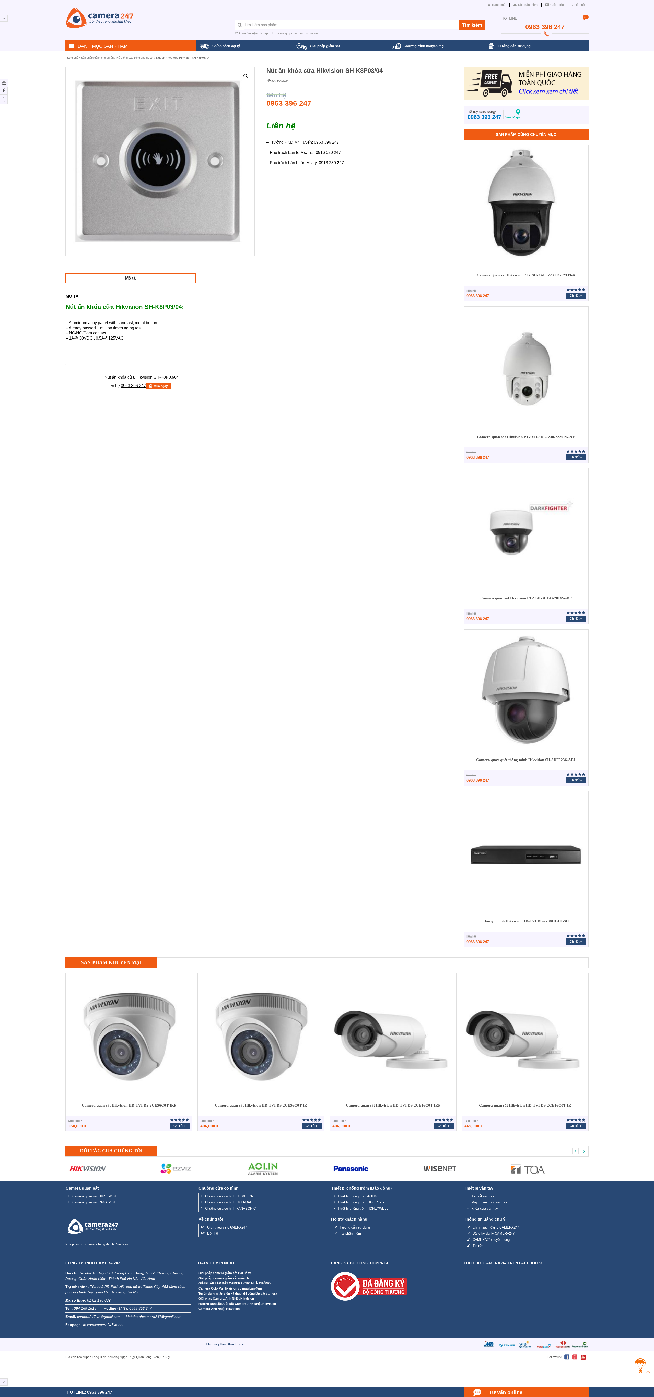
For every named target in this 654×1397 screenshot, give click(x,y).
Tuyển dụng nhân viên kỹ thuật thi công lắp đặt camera (237, 1293)
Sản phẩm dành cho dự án (97, 57)
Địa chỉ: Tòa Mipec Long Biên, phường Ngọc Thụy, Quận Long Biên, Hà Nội (117, 1357)
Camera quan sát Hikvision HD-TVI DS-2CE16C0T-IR (525, 1105)
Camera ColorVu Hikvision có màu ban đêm (230, 1288)
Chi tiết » (576, 295)
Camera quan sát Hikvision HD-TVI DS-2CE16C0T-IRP (393, 1105)
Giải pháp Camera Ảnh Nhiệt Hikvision (226, 1298)
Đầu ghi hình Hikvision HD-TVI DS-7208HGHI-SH (526, 921)
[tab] (130, 278)
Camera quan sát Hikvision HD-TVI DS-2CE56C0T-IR (261, 1105)
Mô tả (130, 278)
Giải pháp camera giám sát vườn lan (224, 1278)
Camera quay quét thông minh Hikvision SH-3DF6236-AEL (526, 760)
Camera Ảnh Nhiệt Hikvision (219, 1309)
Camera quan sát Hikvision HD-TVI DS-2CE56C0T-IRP (129, 1105)
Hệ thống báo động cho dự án (134, 57)
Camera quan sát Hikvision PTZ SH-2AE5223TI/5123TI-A (526, 275)
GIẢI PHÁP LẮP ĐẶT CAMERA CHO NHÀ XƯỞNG (234, 1283)
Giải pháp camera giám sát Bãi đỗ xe (225, 1273)
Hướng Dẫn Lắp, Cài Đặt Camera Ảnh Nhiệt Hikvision (237, 1304)
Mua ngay (161, 386)
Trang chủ (71, 57)
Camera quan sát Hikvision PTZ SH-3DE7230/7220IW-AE (526, 437)
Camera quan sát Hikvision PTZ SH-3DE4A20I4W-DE (526, 598)
